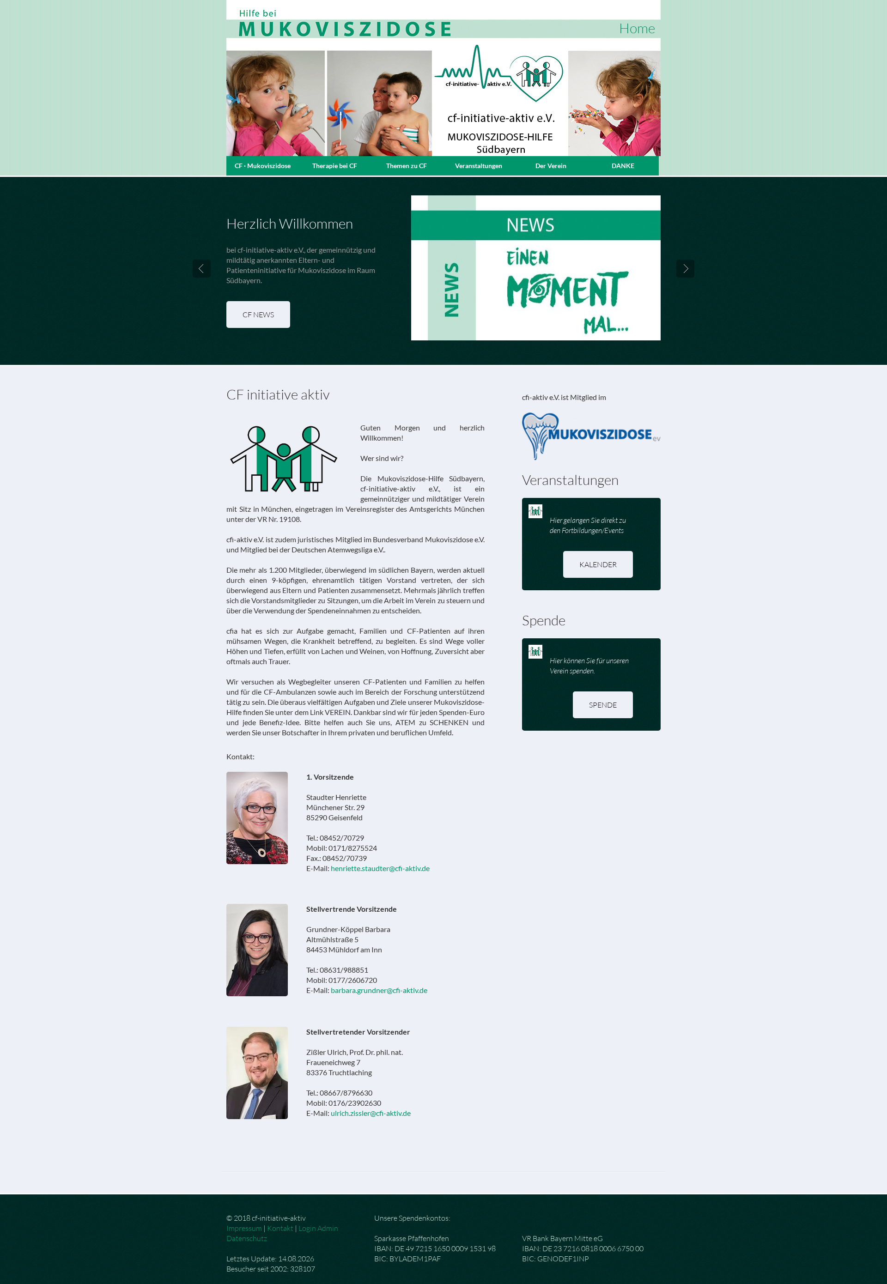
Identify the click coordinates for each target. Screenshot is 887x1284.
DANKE (623, 166)
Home (637, 27)
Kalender (598, 564)
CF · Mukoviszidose (263, 166)
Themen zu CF (406, 166)
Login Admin (318, 1228)
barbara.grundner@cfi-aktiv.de (379, 990)
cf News (258, 314)
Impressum (244, 1228)
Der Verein (550, 166)
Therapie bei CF (334, 166)
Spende (603, 704)
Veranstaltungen (478, 166)
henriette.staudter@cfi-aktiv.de (380, 868)
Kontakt (280, 1228)
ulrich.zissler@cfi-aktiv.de (371, 1112)
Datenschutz (246, 1238)
